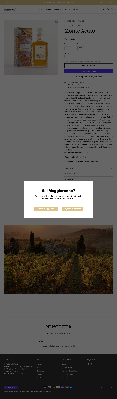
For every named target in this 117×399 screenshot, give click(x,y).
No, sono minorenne (72, 209)
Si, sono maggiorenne (45, 209)
